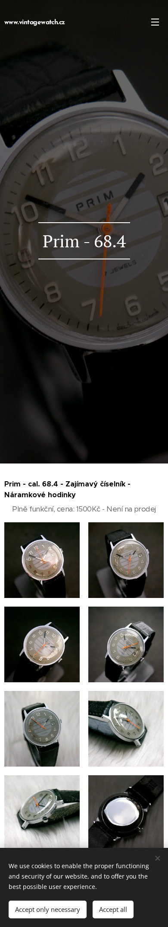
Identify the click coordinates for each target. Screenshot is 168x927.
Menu (155, 21)
